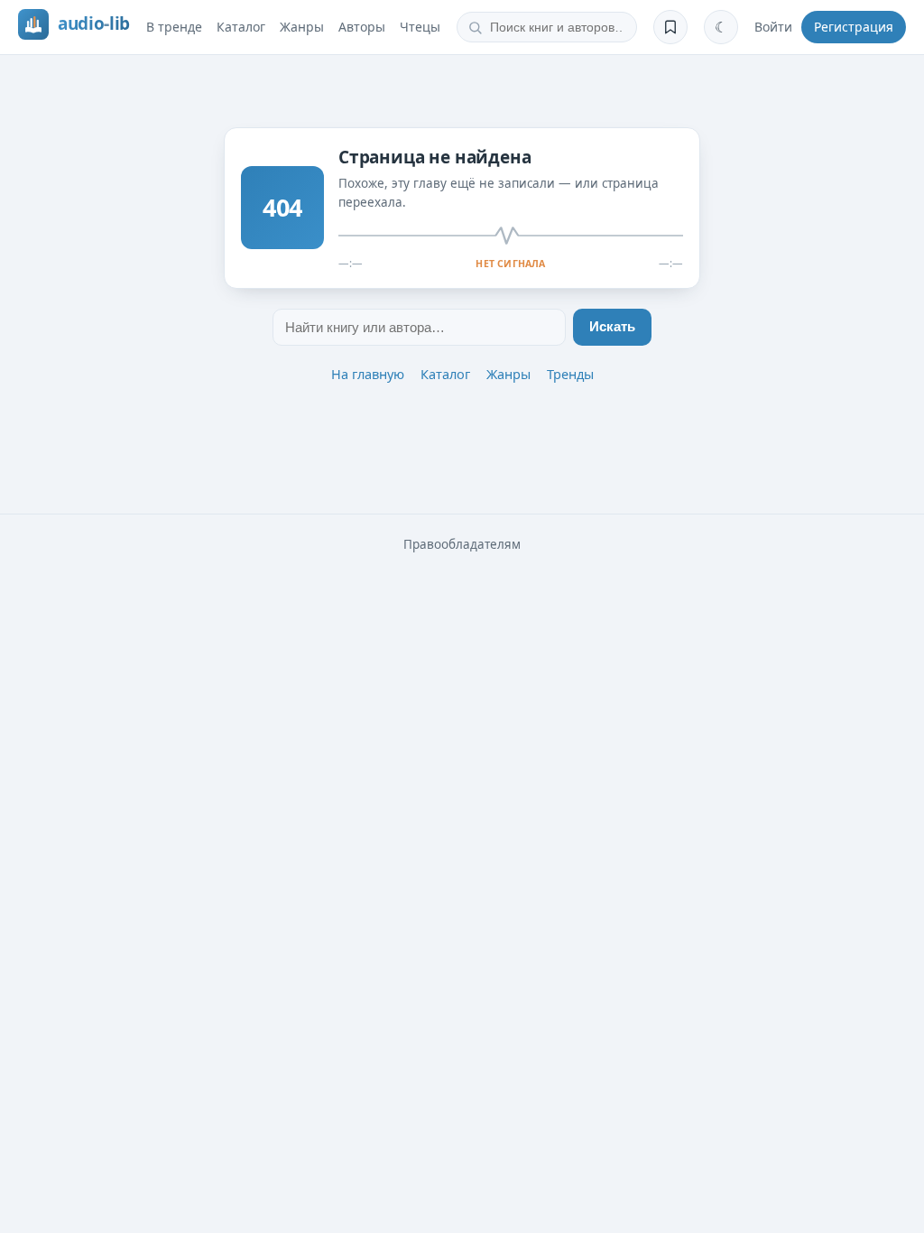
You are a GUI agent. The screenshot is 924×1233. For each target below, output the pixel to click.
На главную (367, 374)
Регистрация (853, 26)
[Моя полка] (670, 27)
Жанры (302, 26)
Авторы (361, 26)
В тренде (174, 26)
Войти (773, 26)
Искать (612, 327)
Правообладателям (462, 544)
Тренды (570, 374)
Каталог (241, 26)
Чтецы (420, 26)
